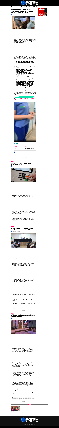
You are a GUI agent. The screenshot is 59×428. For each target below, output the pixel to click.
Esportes (31, 6)
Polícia (24, 6)
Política (26, 6)
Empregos (29, 6)
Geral (21, 6)
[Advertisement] (25, 34)
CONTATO (37, 6)
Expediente (34, 6)
